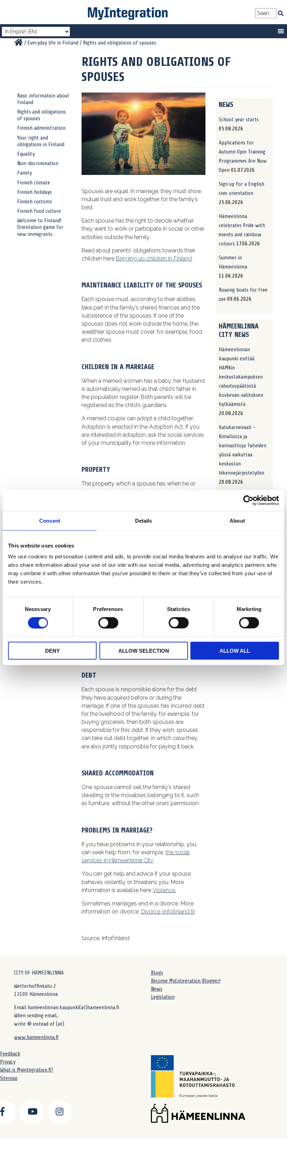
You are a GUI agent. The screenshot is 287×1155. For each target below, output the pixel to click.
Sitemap (9, 1078)
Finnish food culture (39, 211)
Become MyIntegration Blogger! (185, 981)
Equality (26, 154)
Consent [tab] (49, 520)
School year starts (239, 119)
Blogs (157, 973)
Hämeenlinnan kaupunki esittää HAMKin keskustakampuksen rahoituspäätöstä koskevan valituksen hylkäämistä (241, 376)
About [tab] (237, 520)
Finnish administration (41, 128)
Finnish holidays (34, 192)
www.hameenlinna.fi (36, 1037)
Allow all (234, 651)
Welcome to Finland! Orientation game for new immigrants (40, 227)
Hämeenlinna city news (239, 330)
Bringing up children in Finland (154, 258)
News (156, 989)
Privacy (7, 1062)
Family (24, 173)
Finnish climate (33, 182)
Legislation (163, 997)
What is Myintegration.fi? (26, 1070)
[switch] (108, 622)
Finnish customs (34, 201)
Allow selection (143, 651)
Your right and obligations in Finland (40, 141)
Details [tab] (143, 520)
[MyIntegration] (18, 43)
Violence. (164, 890)
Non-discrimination (37, 163)
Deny (52, 651)
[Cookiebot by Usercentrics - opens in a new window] (248, 500)
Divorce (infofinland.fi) (168, 911)
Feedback (10, 1054)
